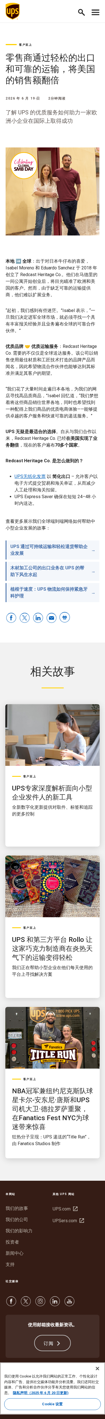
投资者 (12, 1242)
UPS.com (64, 1209)
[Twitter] (25, 1304)
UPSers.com (68, 1220)
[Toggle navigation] (95, 11)
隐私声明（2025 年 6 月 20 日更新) (41, 1393)
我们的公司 (17, 1219)
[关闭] (97, 1368)
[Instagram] (40, 1304)
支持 (10, 1264)
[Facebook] (11, 1304)
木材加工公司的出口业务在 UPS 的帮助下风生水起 (47, 571)
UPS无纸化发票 (30, 476)
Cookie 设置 (52, 1404)
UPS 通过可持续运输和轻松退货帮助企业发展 (49, 550)
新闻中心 (15, 1253)
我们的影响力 (19, 1230)
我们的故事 (17, 1208)
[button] (84, 11)
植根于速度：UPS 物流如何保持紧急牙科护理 (49, 592)
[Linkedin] (54, 1304)
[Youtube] (69, 1304)
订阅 (49, 1343)
